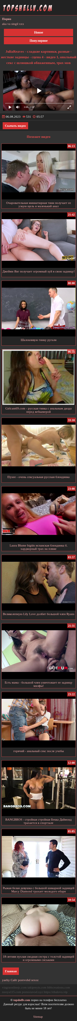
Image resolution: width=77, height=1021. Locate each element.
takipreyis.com (37, 987)
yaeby (6, 980)
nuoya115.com (11, 992)
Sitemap (38, 1016)
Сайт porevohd (20, 980)
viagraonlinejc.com (14, 987)
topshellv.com (21, 1000)
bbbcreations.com (58, 987)
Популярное (39, 40)
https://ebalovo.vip (56, 992)
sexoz (35, 980)
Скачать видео (15, 125)
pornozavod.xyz (32, 992)
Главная (11, 971)
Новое (38, 32)
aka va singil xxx (13, 24)
